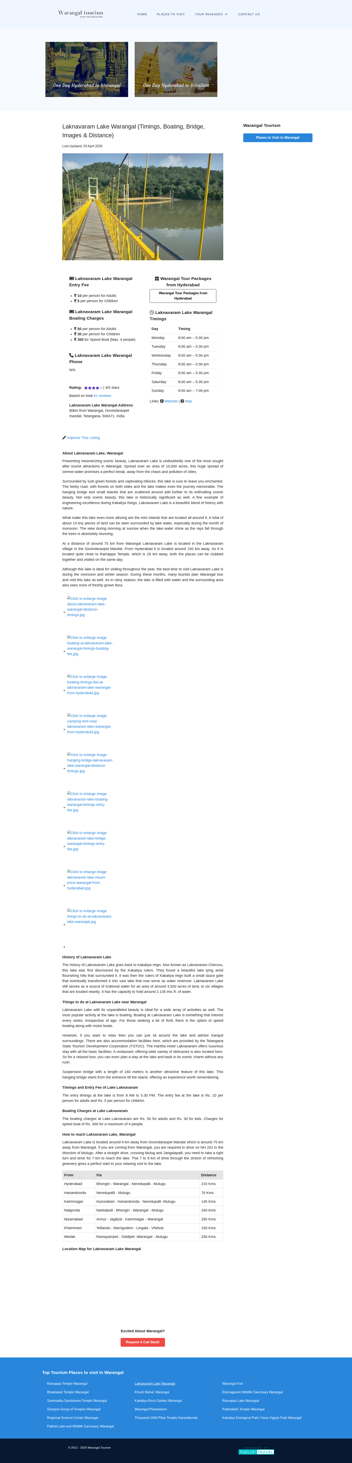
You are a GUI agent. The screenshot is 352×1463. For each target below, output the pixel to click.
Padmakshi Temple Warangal (243, 1409)
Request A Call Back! (143, 1342)
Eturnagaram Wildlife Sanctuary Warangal (252, 1392)
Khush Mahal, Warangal (152, 1392)
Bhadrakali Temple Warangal (68, 1392)
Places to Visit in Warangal (277, 137)
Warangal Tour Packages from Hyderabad (183, 295)
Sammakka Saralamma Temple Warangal (77, 1400)
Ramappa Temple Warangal (67, 1383)
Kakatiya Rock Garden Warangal (158, 1400)
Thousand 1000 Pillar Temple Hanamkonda (166, 1417)
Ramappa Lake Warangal (240, 1400)
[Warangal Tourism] (79, 14)
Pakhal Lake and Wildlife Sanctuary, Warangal (80, 1426)
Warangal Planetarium (151, 1409)
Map (188, 401)
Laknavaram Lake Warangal (155, 1383)
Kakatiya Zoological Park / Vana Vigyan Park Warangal (262, 1417)
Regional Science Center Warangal (72, 1417)
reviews (102, 396)
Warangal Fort (232, 1383)
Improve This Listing (83, 438)
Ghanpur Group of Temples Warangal (74, 1409)
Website (171, 401)
